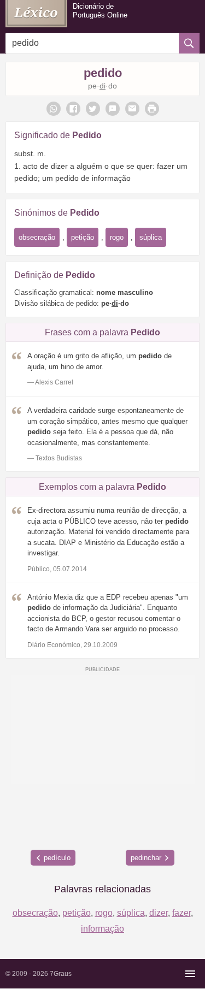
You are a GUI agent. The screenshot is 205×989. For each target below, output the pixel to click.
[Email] (132, 109)
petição (82, 237)
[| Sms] (113, 109)
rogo (117, 237)
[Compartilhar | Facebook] (73, 109)
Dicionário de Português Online (100, 10)
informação (102, 928)
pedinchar (146, 858)
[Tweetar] (93, 109)
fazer (181, 912)
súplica (150, 237)
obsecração (37, 237)
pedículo (57, 858)
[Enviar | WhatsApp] (53, 109)
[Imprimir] (152, 109)
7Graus (61, 974)
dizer (158, 912)
